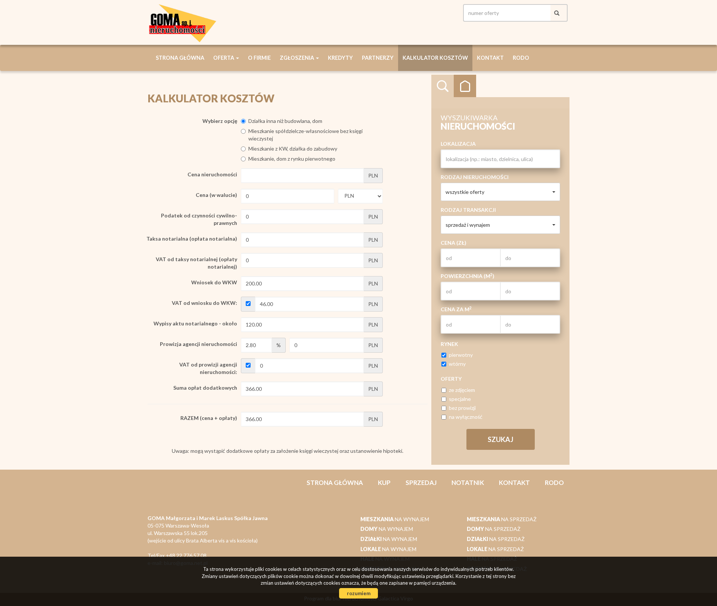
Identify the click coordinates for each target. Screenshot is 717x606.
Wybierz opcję (219, 121)
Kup (384, 482)
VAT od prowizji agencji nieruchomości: (208, 368)
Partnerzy (378, 58)
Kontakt (490, 58)
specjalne (460, 399)
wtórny (457, 364)
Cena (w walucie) (216, 195)
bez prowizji (462, 408)
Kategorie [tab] (465, 86)
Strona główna (180, 58)
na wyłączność (465, 417)
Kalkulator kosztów (435, 58)
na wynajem (394, 519)
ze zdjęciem (462, 390)
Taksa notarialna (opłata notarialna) (191, 238)
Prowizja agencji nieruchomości (198, 344)
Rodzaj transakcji (468, 210)
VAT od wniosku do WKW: (204, 303)
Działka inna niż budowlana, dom (285, 121)
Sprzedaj (421, 482)
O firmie (259, 58)
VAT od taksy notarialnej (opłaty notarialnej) (196, 263)
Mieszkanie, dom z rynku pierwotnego (291, 158)
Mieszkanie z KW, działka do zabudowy (292, 148)
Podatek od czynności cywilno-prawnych (199, 219)
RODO (521, 58)
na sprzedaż (502, 519)
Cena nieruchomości (212, 174)
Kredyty (340, 58)
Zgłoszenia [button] (297, 58)
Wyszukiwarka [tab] (442, 86)
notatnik (467, 482)
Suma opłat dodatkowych (205, 387)
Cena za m (456, 309)
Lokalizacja (458, 143)
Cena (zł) (453, 242)
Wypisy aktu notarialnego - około (195, 323)
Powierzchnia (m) (467, 275)
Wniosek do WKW (214, 282)
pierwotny (461, 355)
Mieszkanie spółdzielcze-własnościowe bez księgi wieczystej (305, 135)
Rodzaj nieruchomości (475, 177)
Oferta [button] (224, 58)
